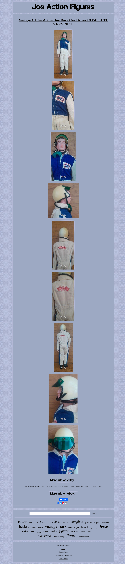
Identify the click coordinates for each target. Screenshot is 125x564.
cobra (22, 521)
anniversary (59, 536)
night (76, 527)
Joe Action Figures (63, 545)
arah (89, 532)
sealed (75, 531)
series (25, 531)
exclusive (41, 522)
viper (96, 522)
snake (54, 531)
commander (84, 536)
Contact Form (63, 552)
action (54, 521)
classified (44, 536)
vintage (51, 526)
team (45, 531)
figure (71, 535)
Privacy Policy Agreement (63, 555)
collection (105, 523)
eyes (31, 522)
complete (77, 522)
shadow (95, 532)
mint (32, 532)
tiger (91, 528)
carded (39, 532)
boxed (84, 527)
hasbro (24, 526)
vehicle (65, 523)
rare (63, 527)
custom (40, 528)
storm (34, 528)
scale (83, 532)
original (103, 532)
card (70, 528)
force (104, 526)
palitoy (88, 522)
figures (63, 531)
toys (96, 528)
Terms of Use (63, 559)
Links (63, 549)
